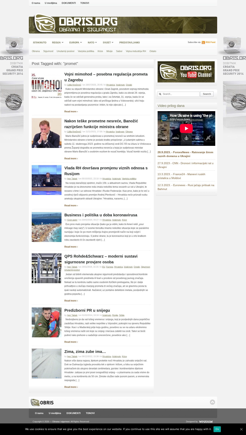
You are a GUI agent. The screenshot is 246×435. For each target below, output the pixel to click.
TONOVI (84, 3)
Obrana (36, 51)
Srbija (121, 315)
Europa (73, 43)
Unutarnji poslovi (65, 51)
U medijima (51, 3)
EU (103, 267)
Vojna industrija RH (136, 51)
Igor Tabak (72, 178)
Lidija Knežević (74, 85)
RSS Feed (210, 42)
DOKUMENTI (69, 3)
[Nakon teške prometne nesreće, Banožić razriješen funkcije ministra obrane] (47, 147)
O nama (36, 3)
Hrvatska (110, 85)
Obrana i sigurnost (87, 30)
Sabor (119, 51)
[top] (212, 402)
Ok (217, 429)
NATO (89, 43)
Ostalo (153, 51)
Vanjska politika (86, 51)
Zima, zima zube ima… (85, 351)
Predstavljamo (129, 42)
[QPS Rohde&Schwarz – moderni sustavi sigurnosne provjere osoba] (47, 282)
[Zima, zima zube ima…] (47, 377)
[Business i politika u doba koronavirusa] (47, 241)
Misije (109, 51)
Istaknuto (39, 42)
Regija (55, 43)
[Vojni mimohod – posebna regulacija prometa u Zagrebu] (47, 100)
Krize (100, 51)
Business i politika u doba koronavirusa (100, 215)
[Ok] (241, 429)
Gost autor (72, 220)
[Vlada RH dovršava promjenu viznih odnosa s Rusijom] (47, 194)
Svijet (105, 43)
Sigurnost (48, 51)
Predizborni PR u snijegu (87, 310)
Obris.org (88, 23)
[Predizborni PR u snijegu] (47, 336)
